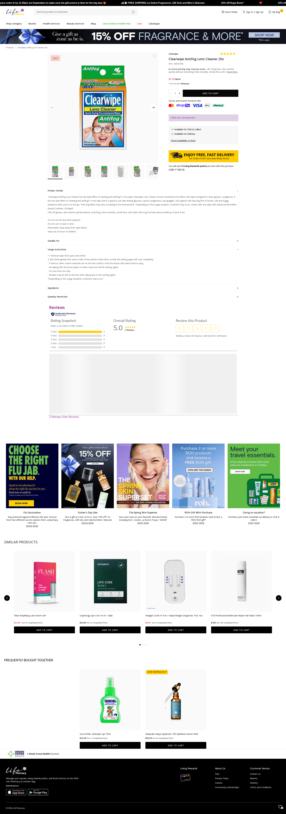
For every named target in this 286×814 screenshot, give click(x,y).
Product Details (55, 190)
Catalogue (154, 23)
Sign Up (260, 11)
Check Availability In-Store (183, 140)
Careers (219, 782)
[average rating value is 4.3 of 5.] (153, 561)
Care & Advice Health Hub (116, 23)
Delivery (254, 782)
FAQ (217, 773)
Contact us (255, 773)
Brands (32, 23)
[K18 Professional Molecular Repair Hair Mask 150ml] (241, 517)
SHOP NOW (143, 459)
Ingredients (53, 288)
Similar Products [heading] (21, 477)
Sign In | (250, 11)
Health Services (51, 23)
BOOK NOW (32, 462)
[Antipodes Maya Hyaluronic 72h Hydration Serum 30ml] (175, 638)
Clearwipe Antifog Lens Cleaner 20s (32, 47)
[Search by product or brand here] (133, 12)
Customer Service (260, 768)
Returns (254, 778)
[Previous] (7, 535)
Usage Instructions (57, 249)
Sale (139, 23)
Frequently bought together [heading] (28, 599)
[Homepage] (15, 12)
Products (10, 47)
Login (171, 169)
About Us (220, 768)
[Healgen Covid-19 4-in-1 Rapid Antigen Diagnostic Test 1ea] (175, 517)
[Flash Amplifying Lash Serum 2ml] (44, 517)
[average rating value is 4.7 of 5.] (153, 680)
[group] (44, 529)
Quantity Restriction (57, 296)
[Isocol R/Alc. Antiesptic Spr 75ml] (110, 638)
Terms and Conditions (260, 787)
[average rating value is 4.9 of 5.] (22, 561)
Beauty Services (75, 23)
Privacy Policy (221, 778)
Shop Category (14, 23)
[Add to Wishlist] (154, 56)
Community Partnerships (227, 787)
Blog (93, 23)
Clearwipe (173, 53)
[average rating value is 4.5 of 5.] (88, 561)
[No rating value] (88, 680)
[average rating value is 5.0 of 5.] (228, 53)
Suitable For (53, 240)
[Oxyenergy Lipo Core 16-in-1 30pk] (110, 517)
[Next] (153, 107)
